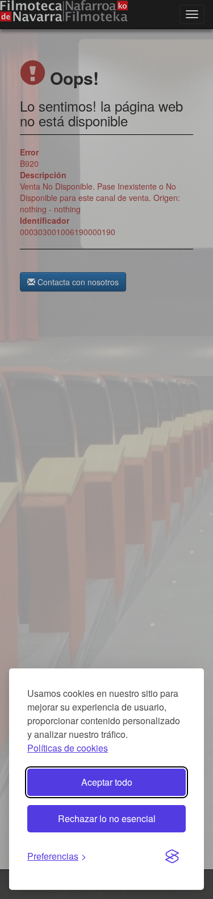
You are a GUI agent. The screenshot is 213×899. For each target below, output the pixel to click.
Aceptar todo (106, 782)
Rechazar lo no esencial (107, 818)
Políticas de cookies (67, 747)
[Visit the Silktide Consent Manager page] (172, 857)
